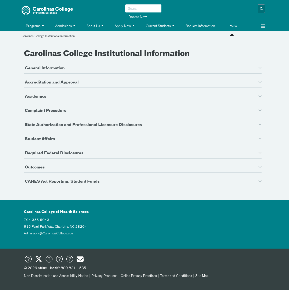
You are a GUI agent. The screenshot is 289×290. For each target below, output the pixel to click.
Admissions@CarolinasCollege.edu (48, 233)
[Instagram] (59, 260)
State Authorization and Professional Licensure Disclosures (83, 125)
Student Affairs (40, 139)
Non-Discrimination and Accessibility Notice (56, 276)
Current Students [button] (158, 26)
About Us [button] (93, 26)
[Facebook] (49, 260)
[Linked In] (69, 260)
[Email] (80, 260)
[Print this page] (232, 36)
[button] (261, 8)
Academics (35, 96)
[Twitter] (38, 260)
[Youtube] (28, 260)
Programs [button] (33, 26)
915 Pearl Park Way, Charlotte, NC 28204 (55, 226)
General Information (45, 68)
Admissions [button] (63, 26)
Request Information (200, 26)
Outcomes (35, 167)
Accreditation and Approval (52, 82)
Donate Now (137, 17)
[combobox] (143, 8)
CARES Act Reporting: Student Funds (62, 181)
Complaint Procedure (45, 111)
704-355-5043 (36, 220)
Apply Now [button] (123, 26)
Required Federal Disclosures (54, 153)
